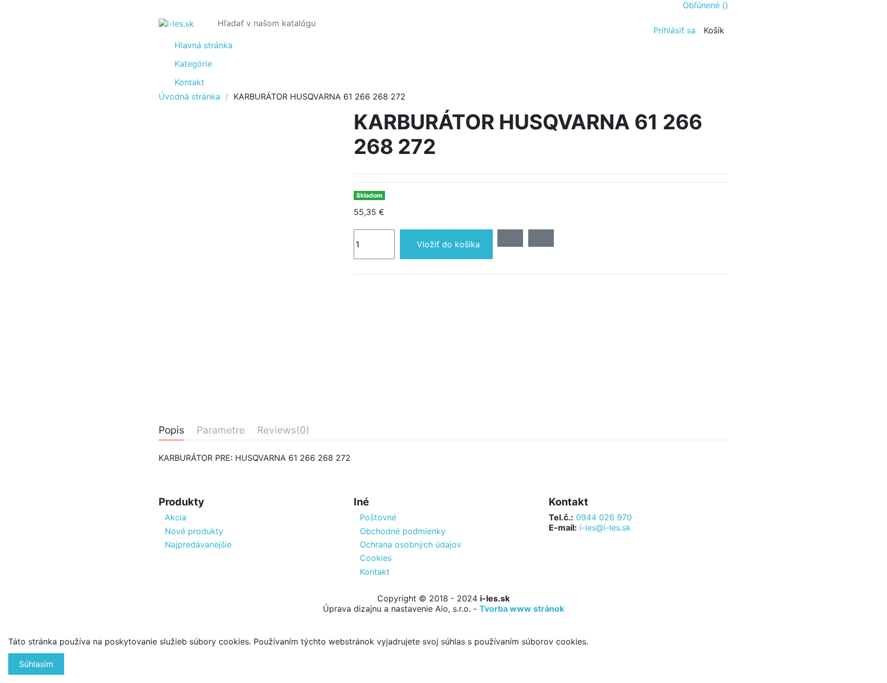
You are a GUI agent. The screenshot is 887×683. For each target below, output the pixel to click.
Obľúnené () (705, 5)
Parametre (221, 430)
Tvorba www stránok (521, 608)
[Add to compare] (541, 238)
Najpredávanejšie (198, 544)
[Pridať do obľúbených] (510, 238)
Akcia (175, 517)
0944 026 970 (604, 517)
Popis (171, 430)
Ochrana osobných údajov (410, 544)
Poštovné (378, 517)
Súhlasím (36, 664)
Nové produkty (194, 531)
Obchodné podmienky (403, 531)
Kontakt (375, 572)
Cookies (376, 558)
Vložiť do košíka (448, 244)
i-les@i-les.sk (605, 527)
